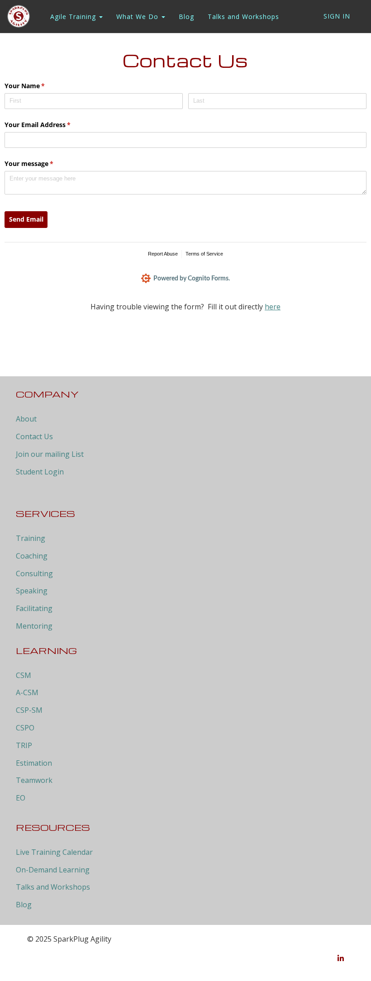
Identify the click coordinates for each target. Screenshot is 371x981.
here (273, 307)
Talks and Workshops (243, 16)
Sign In (336, 16)
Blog (186, 16)
